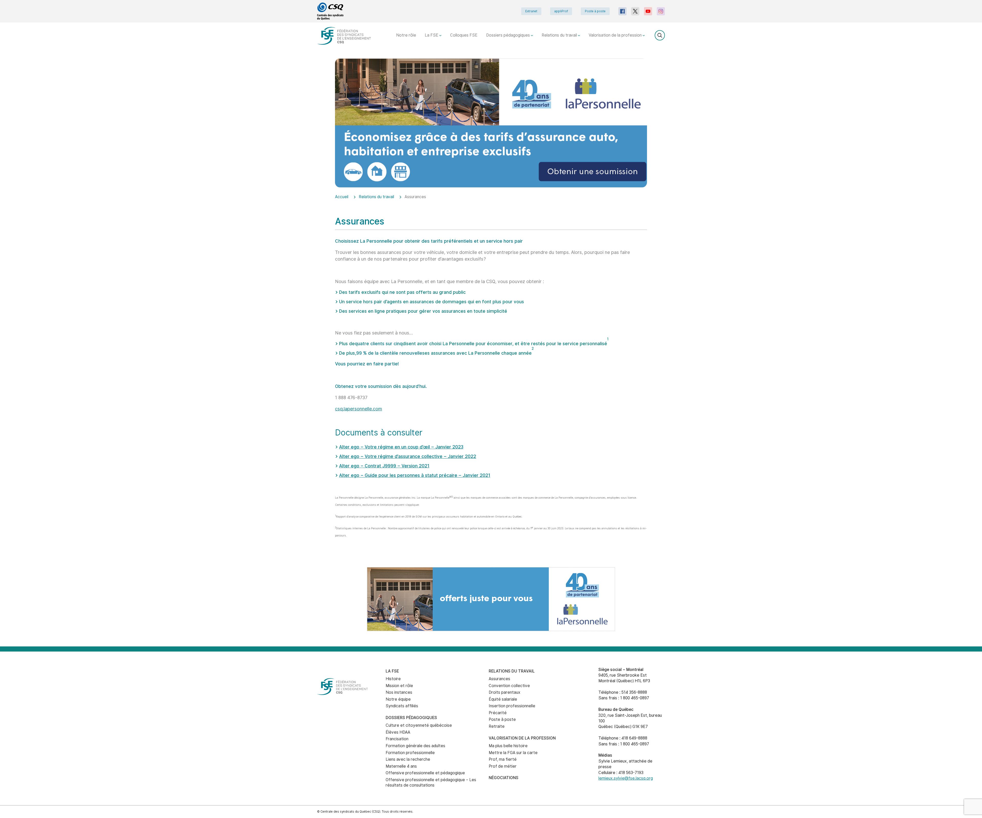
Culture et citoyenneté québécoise (419, 725)
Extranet (531, 11)
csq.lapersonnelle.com (358, 408)
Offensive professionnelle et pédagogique (425, 772)
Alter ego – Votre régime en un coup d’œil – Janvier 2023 (401, 447)
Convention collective (509, 685)
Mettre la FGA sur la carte (513, 752)
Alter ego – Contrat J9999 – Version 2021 (384, 465)
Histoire (393, 678)
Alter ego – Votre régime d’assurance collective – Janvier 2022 (407, 456)
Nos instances (399, 692)
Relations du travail (560, 35)
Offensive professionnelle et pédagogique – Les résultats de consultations (431, 782)
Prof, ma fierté (503, 759)
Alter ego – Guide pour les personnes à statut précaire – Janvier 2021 (414, 475)
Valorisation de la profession (616, 35)
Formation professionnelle (410, 752)
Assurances (499, 678)
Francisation (397, 738)
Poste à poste (595, 11)
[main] (491, 312)
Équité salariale (503, 699)
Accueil (341, 196)
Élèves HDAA (398, 732)
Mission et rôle (399, 685)
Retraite (497, 726)
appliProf (561, 11)
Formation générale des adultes (415, 745)
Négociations (503, 777)
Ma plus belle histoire (508, 745)
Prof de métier (503, 766)
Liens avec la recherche (408, 759)
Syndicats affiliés (402, 705)
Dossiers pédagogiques (508, 35)
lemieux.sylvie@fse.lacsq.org (625, 778)
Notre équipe (398, 699)
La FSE (432, 35)
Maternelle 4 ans (401, 766)
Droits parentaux (504, 692)
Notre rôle (406, 35)
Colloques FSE (463, 35)
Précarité (498, 712)
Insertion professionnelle (512, 705)
